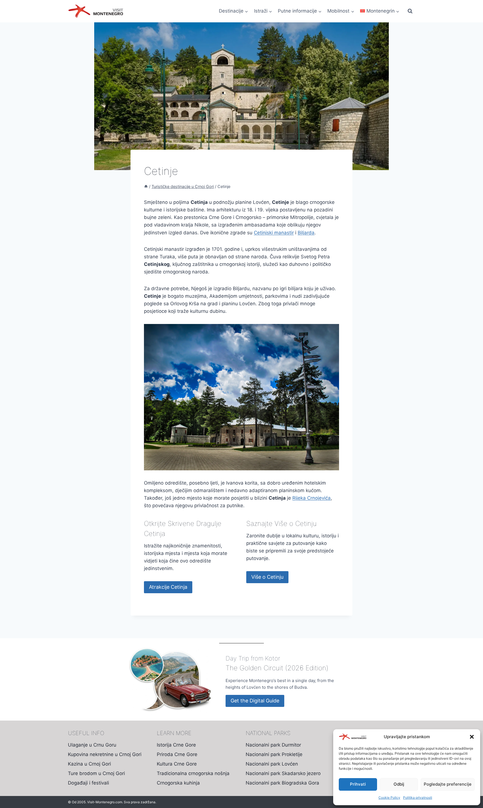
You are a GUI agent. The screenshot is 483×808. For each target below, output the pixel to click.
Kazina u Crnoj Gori (89, 764)
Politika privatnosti (417, 797)
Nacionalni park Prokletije (274, 754)
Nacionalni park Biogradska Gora (282, 783)
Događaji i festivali (88, 783)
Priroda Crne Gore (177, 754)
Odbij (399, 784)
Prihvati (358, 784)
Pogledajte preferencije (448, 784)
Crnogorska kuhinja (178, 783)
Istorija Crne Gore (176, 745)
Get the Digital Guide (255, 701)
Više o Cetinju (267, 577)
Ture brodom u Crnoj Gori (96, 773)
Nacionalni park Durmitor (273, 745)
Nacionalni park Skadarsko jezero (283, 773)
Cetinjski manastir (274, 232)
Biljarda (306, 232)
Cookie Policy (389, 797)
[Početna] (146, 186)
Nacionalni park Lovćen (272, 764)
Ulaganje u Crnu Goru (92, 745)
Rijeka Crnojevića (311, 498)
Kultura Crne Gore (177, 764)
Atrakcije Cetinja (168, 587)
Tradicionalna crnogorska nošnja (193, 773)
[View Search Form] (410, 11)
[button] (472, 737)
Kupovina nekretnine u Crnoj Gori (104, 754)
